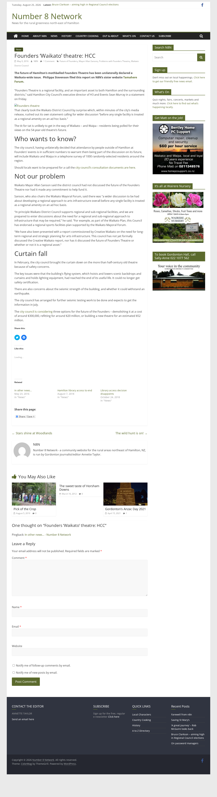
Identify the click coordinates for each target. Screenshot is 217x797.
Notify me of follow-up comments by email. (43, 665)
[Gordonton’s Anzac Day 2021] (125, 484)
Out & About (111, 36)
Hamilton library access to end (74, 390)
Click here (113, 716)
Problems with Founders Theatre (114, 61)
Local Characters (141, 714)
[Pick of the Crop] (34, 484)
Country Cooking (87, 36)
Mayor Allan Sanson (88, 61)
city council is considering (36, 311)
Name (17, 607)
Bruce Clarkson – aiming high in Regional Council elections (85, 4)
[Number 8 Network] (15, 36)
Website (17, 646)
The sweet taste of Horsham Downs (79, 488)
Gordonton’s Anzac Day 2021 (125, 509)
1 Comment (48, 61)
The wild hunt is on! (131, 433)
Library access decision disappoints (114, 392)
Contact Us (147, 36)
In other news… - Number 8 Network (48, 535)
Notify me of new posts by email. (36, 672)
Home (25, 36)
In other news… (23, 390)
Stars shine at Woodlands (32, 433)
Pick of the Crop (25, 509)
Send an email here (23, 719)
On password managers (184, 743)
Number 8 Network (47, 16)
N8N (36, 61)
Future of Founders (68, 61)
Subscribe (165, 36)
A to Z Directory (141, 730)
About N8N (40, 36)
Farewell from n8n (181, 714)
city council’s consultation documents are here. (105, 167)
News (54, 36)
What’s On (129, 36)
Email (16, 626)
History (67, 36)
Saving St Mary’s (180, 720)
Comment (19, 558)
